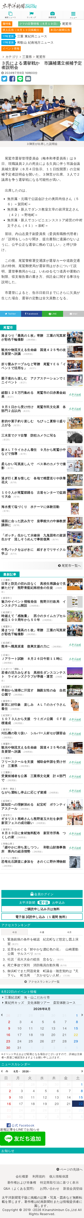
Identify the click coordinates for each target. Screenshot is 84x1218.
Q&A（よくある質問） (20, 1188)
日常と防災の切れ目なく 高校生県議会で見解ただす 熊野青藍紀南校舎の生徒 (42, 586)
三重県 (27, 57)
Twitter (12, 313)
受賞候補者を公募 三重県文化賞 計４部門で (42, 776)
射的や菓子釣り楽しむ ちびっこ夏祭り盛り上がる (42, 423)
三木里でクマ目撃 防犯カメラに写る (42, 437)
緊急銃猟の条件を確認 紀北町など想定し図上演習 (42, 941)
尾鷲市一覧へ (71, 565)
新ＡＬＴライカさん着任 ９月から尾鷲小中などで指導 (42, 452)
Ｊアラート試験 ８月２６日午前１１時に (42, 659)
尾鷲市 (41, 57)
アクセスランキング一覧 (44, 981)
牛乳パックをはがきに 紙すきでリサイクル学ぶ (42, 551)
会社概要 (22, 1176)
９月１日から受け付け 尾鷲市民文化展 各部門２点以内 (42, 409)
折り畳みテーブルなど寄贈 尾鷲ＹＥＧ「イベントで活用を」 (42, 366)
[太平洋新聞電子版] (21, 6)
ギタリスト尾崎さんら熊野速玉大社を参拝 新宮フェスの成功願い (42, 819)
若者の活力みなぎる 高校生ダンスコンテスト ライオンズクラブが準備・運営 (42, 675)
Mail (75, 313)
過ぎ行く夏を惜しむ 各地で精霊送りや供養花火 (42, 480)
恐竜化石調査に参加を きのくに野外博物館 (42, 862)
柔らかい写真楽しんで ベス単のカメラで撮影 (42, 466)
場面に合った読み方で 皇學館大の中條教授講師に (42, 523)
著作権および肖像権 (21, 1182)
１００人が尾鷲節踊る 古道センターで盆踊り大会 (42, 494)
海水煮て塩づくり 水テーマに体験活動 (42, 509)
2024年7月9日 (14, 72)
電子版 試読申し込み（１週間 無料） (42, 917)
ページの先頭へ (71, 1169)
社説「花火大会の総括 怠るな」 (35, 959)
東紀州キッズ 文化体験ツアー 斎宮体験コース (40, 1003)
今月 (69, 932)
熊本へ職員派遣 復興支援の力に (42, 645)
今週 (42, 932)
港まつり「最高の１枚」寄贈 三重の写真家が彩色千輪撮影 (42, 337)
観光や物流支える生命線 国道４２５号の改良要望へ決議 (42, 352)
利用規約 (38, 1176)
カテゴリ (11, 57)
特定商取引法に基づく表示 (59, 1182)
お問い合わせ (49, 1188)
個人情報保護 (59, 1176)
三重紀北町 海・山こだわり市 (27, 997)
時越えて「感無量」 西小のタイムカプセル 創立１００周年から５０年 (42, 616)
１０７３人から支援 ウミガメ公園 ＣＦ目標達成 (42, 719)
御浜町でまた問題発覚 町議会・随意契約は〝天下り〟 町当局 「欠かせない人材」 (42, 973)
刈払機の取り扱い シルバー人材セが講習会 (42, 734)
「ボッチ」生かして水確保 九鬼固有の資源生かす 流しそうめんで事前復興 (42, 537)
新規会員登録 (72, 1188)
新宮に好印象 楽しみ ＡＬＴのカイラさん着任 (42, 705)
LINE (54, 313)
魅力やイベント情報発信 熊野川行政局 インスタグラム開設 (42, 602)
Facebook (32, 313)
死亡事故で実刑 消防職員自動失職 (37, 965)
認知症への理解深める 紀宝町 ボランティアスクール (42, 805)
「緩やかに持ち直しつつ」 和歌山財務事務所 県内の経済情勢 (42, 848)
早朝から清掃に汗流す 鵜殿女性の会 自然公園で (42, 691)
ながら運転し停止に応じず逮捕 (42, 791)
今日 (14, 932)
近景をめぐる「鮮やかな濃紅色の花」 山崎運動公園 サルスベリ (42, 951)
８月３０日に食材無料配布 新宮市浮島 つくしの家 (42, 833)
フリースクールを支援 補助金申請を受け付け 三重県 (42, 762)
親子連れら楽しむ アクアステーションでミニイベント (42, 380)
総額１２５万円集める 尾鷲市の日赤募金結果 (42, 394)
